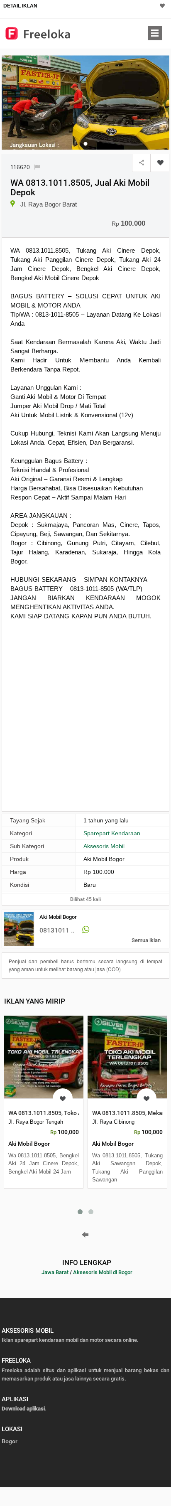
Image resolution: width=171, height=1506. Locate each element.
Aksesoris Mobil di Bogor (102, 1272)
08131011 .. (56, 930)
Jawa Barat (55, 1272)
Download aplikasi (23, 1408)
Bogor (9, 1441)
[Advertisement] (85, 714)
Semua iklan (146, 940)
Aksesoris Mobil (104, 846)
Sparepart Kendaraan (111, 833)
